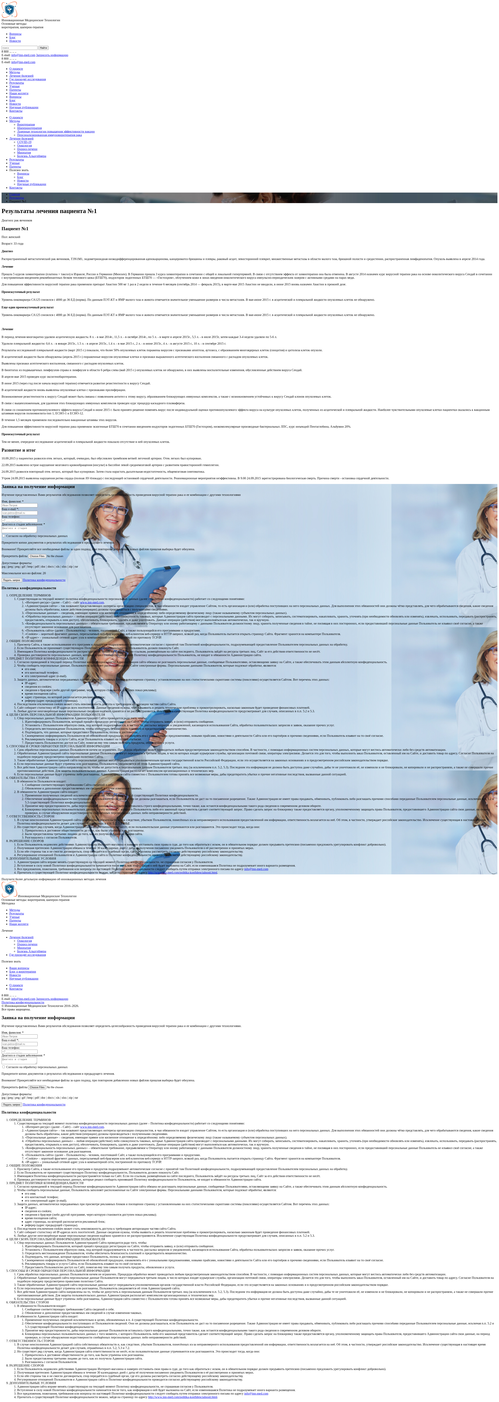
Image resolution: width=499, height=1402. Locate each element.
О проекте (16, 68)
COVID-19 (24, 142)
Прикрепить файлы (15, 556)
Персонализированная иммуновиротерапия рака (49, 135)
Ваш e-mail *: (10, 509)
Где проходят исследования (27, 79)
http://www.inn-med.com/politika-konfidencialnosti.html (182, 872)
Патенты (15, 89)
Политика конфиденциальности (23, 1002)
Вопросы (15, 33)
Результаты (16, 82)
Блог (12, 37)
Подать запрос (11, 580)
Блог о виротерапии (22, 971)
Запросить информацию (52, 55)
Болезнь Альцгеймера (31, 156)
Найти (43, 47)
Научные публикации (23, 107)
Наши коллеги (18, 93)
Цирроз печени (27, 149)
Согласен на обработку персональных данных (36, 536)
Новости (15, 40)
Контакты (15, 110)
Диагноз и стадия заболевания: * (23, 524)
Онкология (24, 145)
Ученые (14, 86)
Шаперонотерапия (29, 128)
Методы (14, 72)
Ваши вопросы (19, 968)
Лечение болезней (21, 75)
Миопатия (24, 152)
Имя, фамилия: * (13, 501)
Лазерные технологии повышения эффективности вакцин (56, 131)
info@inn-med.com (23, 55)
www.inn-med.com (92, 602)
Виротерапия (26, 124)
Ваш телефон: (11, 516)
